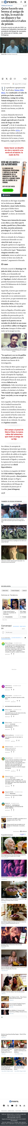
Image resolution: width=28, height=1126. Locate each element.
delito (18, 130)
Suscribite (8, 190)
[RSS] (20, 1106)
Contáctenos (18, 1110)
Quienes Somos (11, 1110)
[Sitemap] (24, 1106)
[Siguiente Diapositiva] (25, 608)
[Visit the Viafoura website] (23, 831)
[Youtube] (12, 1106)
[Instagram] (16, 1106)
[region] (14, 728)
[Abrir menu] (2, 2)
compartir (17, 654)
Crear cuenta (23, 626)
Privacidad (24, 1110)
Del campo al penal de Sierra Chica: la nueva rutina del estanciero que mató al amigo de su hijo (14, 434)
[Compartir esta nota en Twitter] (6, 78)
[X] (8, 1106)
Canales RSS (4, 1110)
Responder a (10, 711)
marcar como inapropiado (23, 655)
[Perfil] (14, 1102)
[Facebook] (4, 1106)
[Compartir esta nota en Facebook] (2, 78)
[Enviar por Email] (14, 78)
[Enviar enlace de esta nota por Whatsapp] (10, 78)
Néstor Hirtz (5, 590)
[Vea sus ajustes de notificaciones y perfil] (25, 2)
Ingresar (21, 2)
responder (7, 654)
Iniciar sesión (16, 626)
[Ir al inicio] (10, 2)
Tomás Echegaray (15, 590)
